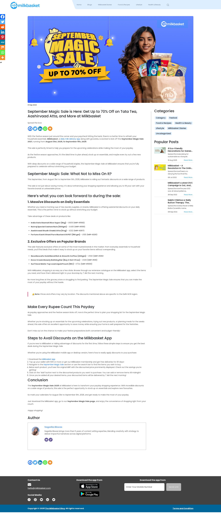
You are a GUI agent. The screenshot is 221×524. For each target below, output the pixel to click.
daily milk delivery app (70, 139)
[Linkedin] (40, 128)
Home (79, 5)
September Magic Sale (54, 364)
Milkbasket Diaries (105, 5)
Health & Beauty (154, 5)
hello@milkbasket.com (39, 488)
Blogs (89, 5)
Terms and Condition (183, 508)
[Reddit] (2, 26)
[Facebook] (30, 128)
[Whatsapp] (45, 128)
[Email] (46, 440)
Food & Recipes (124, 5)
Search (168, 5)
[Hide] (1, 62)
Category (160, 117)
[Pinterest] (2, 37)
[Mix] (2, 47)
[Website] (51, 440)
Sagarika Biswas (53, 426)
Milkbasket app (48, 359)
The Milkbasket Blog (55, 508)
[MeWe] (2, 42)
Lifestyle (139, 5)
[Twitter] (35, 128)
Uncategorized (163, 133)
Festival (173, 117)
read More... (188, 160)
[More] (50, 128)
